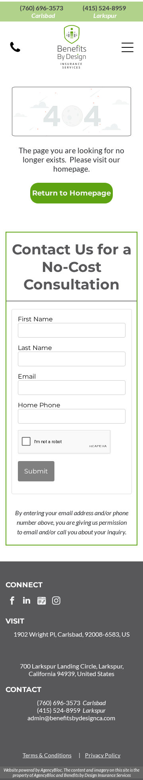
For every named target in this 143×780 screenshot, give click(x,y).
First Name (35, 319)
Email (27, 376)
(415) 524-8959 (104, 8)
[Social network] (41, 601)
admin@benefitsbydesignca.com (71, 717)
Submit (36, 471)
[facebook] (12, 601)
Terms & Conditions (47, 755)
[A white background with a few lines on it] (15, 51)
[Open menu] (127, 47)
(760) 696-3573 (41, 8)
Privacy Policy (102, 755)
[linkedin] (26, 601)
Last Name (35, 348)
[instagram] (56, 601)
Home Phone (39, 405)
